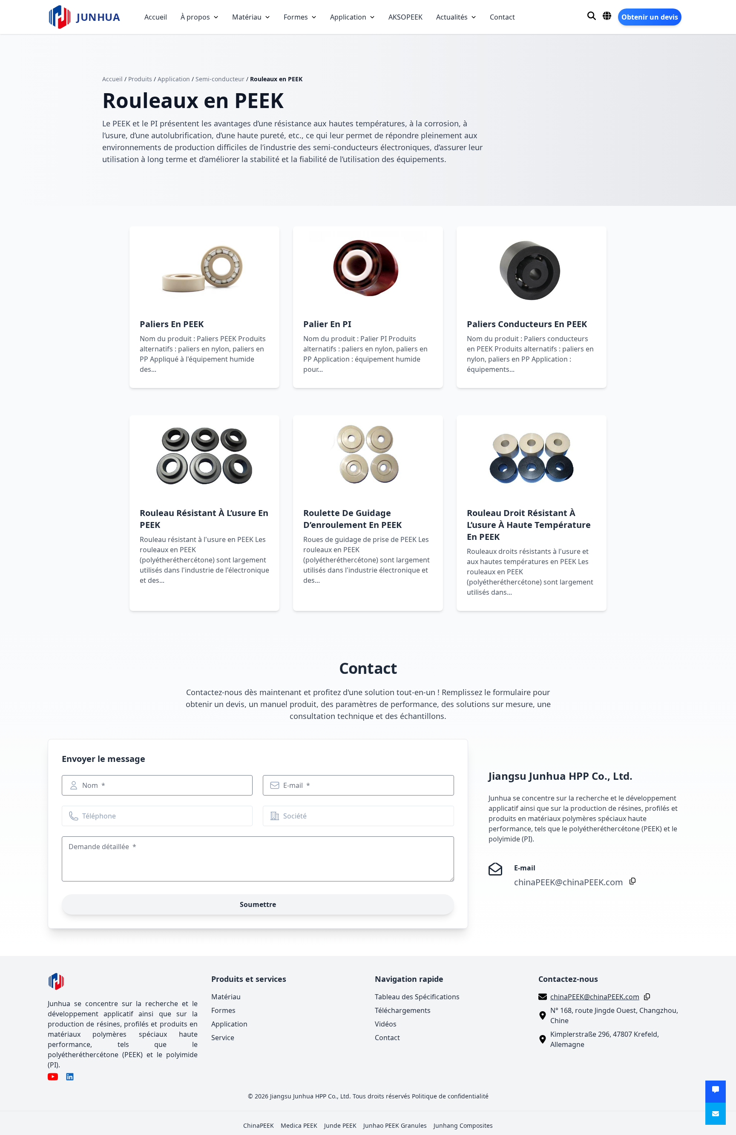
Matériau (247, 17)
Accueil (155, 17)
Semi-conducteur (220, 79)
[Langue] (607, 15)
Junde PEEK (340, 1125)
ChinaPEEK (258, 1125)
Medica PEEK (299, 1125)
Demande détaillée (100, 846)
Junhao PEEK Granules (395, 1125)
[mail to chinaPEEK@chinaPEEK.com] (715, 1114)
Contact (502, 17)
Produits (140, 79)
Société (295, 816)
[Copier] (631, 881)
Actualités (452, 17)
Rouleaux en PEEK (276, 79)
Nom (91, 785)
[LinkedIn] (70, 1077)
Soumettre (258, 904)
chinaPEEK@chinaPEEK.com (568, 882)
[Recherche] (591, 15)
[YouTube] (53, 1077)
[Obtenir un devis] (715, 1092)
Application (348, 17)
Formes (296, 17)
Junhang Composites (463, 1125)
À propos (195, 17)
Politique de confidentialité (450, 1096)
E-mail (294, 785)
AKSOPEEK (405, 17)
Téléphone (99, 816)
